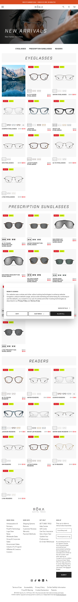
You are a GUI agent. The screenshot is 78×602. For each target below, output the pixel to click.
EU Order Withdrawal (47, 541)
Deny (17, 313)
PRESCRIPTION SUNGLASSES (40, 49)
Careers (9, 552)
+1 (23, 125)
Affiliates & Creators (13, 549)
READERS (59, 49)
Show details (63, 308)
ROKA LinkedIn (43, 580)
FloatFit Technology (13, 529)
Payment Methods (29, 534)
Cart (74, 6)
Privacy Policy (40, 587)
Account (69, 6)
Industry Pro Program (14, 547)
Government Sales (13, 544)
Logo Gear (10, 531)
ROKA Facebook (39, 580)
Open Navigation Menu (2, 6)
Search (63, 6)
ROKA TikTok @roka (35, 580)
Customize (38, 313)
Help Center (44, 526)
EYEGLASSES (21, 49)
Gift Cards (43, 529)
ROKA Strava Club (46, 580)
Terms (68, 567)
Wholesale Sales (12, 536)
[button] (14, 520)
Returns (26, 526)
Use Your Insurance (46, 531)
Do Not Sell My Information (56, 587)
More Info (26, 520)
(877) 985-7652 (45, 523)
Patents (54, 590)
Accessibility (28, 587)
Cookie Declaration (42, 590)
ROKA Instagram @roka (32, 580)
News (8, 534)
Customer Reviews (29, 529)
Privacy (58, 569)
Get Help (43, 520)
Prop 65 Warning (27, 590)
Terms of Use (17, 587)
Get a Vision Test (45, 534)
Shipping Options (29, 523)
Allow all (61, 313)
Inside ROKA (10, 520)
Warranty (26, 531)
